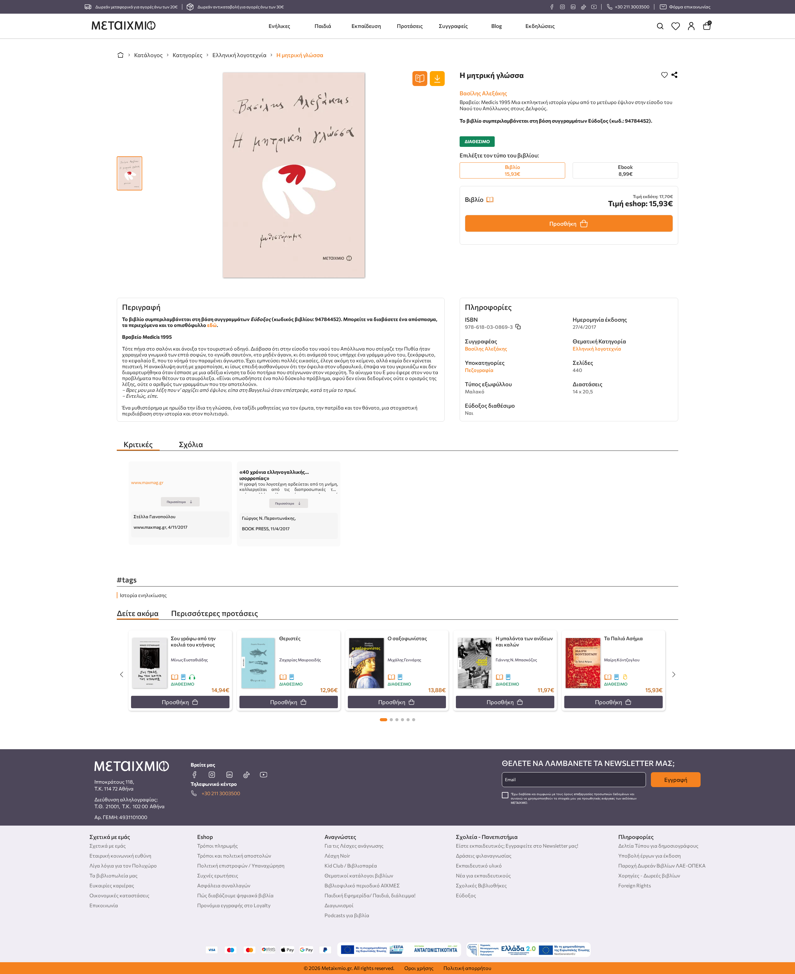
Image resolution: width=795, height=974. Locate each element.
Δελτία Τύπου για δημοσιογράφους (658, 846)
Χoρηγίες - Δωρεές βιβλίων (649, 875)
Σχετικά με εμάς (107, 846)
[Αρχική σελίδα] (120, 55)
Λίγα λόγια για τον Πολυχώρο (123, 865)
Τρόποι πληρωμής (217, 846)
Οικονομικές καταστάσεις (119, 895)
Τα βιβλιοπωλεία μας (113, 875)
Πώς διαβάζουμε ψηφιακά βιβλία (235, 895)
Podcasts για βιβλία (347, 915)
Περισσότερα (176, 502)
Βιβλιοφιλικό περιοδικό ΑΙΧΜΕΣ (362, 885)
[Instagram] (562, 7)
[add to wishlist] (664, 75)
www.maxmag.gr (147, 482)
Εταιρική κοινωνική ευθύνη (120, 855)
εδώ (212, 325)
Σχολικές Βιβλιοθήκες (481, 885)
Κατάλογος (148, 55)
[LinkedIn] (573, 7)
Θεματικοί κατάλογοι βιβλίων (359, 875)
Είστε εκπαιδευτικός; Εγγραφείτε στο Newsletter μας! (517, 846)
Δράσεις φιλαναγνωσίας (483, 855)
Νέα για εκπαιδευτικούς (483, 875)
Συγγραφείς (453, 26)
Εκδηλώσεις (540, 26)
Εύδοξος (466, 895)
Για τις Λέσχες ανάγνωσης (354, 846)
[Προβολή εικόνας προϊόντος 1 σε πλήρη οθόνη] (129, 170)
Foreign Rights (634, 885)
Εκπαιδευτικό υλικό (479, 865)
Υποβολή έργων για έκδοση (649, 855)
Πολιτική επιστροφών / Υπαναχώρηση (240, 865)
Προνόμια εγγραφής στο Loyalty (233, 905)
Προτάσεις (410, 26)
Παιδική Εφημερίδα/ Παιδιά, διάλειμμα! (370, 895)
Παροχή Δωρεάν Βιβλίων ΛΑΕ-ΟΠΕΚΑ (662, 865)
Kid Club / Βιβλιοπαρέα (351, 865)
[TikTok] (583, 7)
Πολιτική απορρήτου (467, 968)
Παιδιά (323, 26)
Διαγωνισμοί (339, 905)
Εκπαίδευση (366, 26)
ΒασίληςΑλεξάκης (483, 93)
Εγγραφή (675, 779)
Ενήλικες (279, 26)
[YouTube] (594, 7)
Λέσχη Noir (337, 855)
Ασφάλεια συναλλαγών (223, 885)
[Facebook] (552, 7)
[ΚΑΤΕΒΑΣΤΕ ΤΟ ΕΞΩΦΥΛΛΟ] (437, 78)
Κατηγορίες (187, 55)
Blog (496, 26)
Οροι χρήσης (419, 968)
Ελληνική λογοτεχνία (239, 55)
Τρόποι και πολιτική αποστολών (234, 855)
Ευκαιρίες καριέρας (111, 885)
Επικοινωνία (103, 905)
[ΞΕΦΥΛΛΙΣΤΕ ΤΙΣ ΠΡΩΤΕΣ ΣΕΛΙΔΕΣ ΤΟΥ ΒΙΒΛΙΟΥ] (419, 78)
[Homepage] (123, 26)
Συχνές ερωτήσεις (217, 875)
